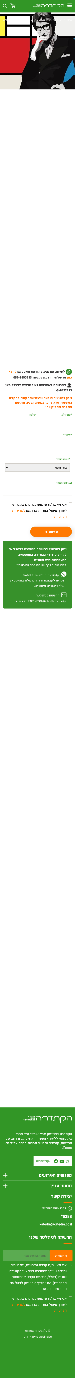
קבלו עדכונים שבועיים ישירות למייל (40, 600)
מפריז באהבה (38, 19)
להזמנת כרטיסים (38, 139)
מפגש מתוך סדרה (20, 116)
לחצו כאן (43, 377)
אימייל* (67, 435)
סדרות (57, 19)
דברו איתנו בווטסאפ (54, 1208)
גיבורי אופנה (59, 1034)
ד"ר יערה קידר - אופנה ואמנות (48, 116)
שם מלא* (66, 415)
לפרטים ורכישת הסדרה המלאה (37, 926)
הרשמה (61, 1255)
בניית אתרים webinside (38, 1337)
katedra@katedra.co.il (56, 1224)
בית (69, 19)
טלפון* (32, 415)
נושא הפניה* (63, 459)
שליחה (53, 532)
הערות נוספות (64, 483)
